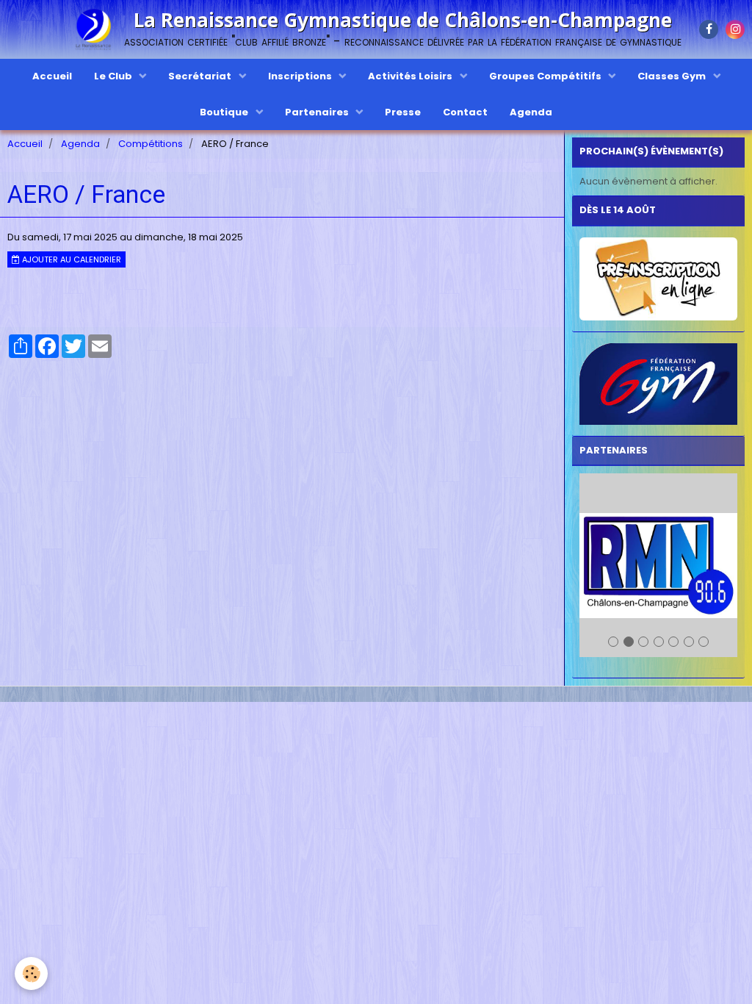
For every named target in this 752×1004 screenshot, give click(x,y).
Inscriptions (301, 76)
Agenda (531, 112)
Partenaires (318, 112)
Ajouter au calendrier (70, 259)
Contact (465, 112)
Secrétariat (201, 76)
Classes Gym (672, 76)
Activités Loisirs (411, 76)
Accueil (52, 76)
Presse (403, 112)
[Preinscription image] (658, 278)
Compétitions (150, 144)
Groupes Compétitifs (546, 76)
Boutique (225, 112)
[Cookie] (31, 973)
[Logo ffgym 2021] (658, 384)
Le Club (114, 76)
